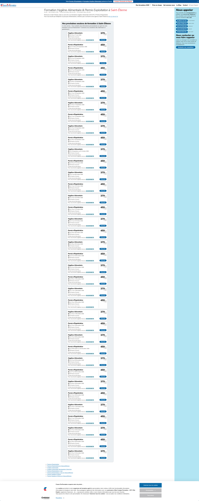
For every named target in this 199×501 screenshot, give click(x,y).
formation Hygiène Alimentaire (92, 1)
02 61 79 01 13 (182, 23)
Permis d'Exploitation (53, 464)
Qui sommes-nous (169, 5)
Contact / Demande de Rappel (123, 1)
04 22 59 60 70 (113, 16)
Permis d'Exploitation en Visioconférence (58, 466)
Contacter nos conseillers (185, 47)
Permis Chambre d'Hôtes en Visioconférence (59, 476)
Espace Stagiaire (194, 5)
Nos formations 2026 (142, 5)
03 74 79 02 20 (182, 26)
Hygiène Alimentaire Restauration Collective (59, 469)
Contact (185, 5)
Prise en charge (157, 5)
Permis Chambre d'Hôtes (54, 474)
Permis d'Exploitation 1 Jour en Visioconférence (60, 473)
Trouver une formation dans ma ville (67, 12)
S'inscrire (103, 40)
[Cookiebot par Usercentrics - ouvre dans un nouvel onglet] (45, 498)
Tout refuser (150, 495)
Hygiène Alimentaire (52, 468)
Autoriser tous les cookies (150, 485)
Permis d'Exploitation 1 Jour (54, 471)
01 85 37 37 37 (182, 21)
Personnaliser (149, 490)
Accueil (45, 12)
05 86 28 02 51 (182, 32)
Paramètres (59, 498)
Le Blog (178, 5)
